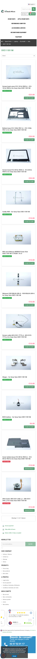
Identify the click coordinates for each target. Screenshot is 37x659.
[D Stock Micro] (8, 11)
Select (4, 55)
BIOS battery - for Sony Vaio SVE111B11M (16, 417)
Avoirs (4, 602)
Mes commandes (7, 597)
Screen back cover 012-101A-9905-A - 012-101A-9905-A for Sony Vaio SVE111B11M (17, 87)
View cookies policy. (14, 653)
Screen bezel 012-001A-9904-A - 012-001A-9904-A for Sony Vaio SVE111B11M (17, 171)
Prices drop (6, 568)
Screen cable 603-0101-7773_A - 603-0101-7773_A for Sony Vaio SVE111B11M (17, 336)
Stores (4, 561)
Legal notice (6, 580)
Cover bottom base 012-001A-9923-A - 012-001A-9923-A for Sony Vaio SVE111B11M (17, 458)
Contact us (5, 556)
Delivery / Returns (7, 554)
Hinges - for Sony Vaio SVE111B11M (14, 377)
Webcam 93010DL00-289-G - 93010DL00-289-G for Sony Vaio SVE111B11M (18, 294)
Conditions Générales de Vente (10, 587)
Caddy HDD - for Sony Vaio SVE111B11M (16, 212)
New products (6, 571)
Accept (14, 656)
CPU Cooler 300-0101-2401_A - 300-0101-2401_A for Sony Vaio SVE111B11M (16, 499)
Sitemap (5, 559)
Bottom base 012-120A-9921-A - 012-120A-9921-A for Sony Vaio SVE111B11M (17, 129)
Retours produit (7, 599)
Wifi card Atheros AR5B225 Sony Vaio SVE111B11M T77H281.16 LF (15, 252)
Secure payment (7, 582)
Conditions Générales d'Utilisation (11, 585)
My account (6, 594)
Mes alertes (6, 604)
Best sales (5, 573)
